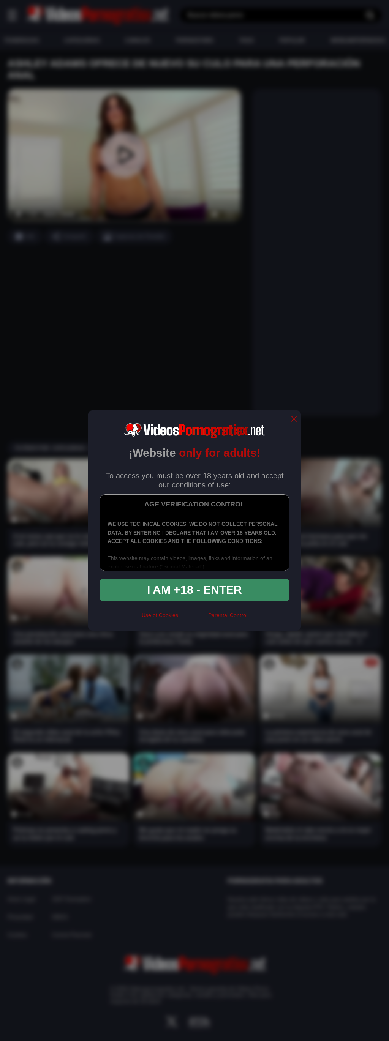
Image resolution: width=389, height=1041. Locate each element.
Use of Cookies (160, 615)
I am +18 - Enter (194, 590)
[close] (294, 419)
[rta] (193, 618)
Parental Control (227, 615)
